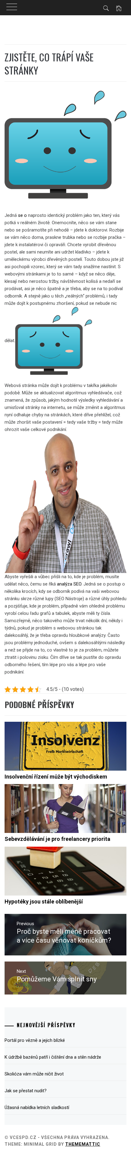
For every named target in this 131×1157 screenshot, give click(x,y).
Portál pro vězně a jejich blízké (35, 1040)
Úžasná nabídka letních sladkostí (37, 1107)
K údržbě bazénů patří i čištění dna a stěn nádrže (53, 1057)
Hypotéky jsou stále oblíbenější (44, 901)
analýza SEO (69, 584)
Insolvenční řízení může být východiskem (56, 776)
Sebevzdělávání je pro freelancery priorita (57, 839)
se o (22, 215)
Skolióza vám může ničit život (34, 1074)
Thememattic (82, 1144)
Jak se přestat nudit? (26, 1090)
